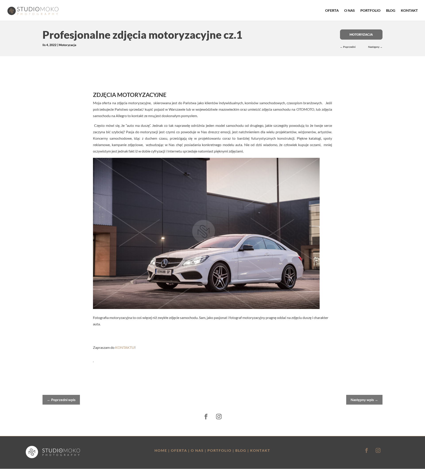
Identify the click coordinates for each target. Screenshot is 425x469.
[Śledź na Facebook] (206, 416)
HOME (161, 450)
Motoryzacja (67, 45)
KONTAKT (260, 450)
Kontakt (409, 10)
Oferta (332, 10)
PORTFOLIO (219, 450)
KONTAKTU (124, 347)
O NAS (197, 450)
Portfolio (370, 10)
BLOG (240, 450)
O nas (349, 10)
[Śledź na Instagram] (218, 416)
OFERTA (179, 450)
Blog (390, 10)
